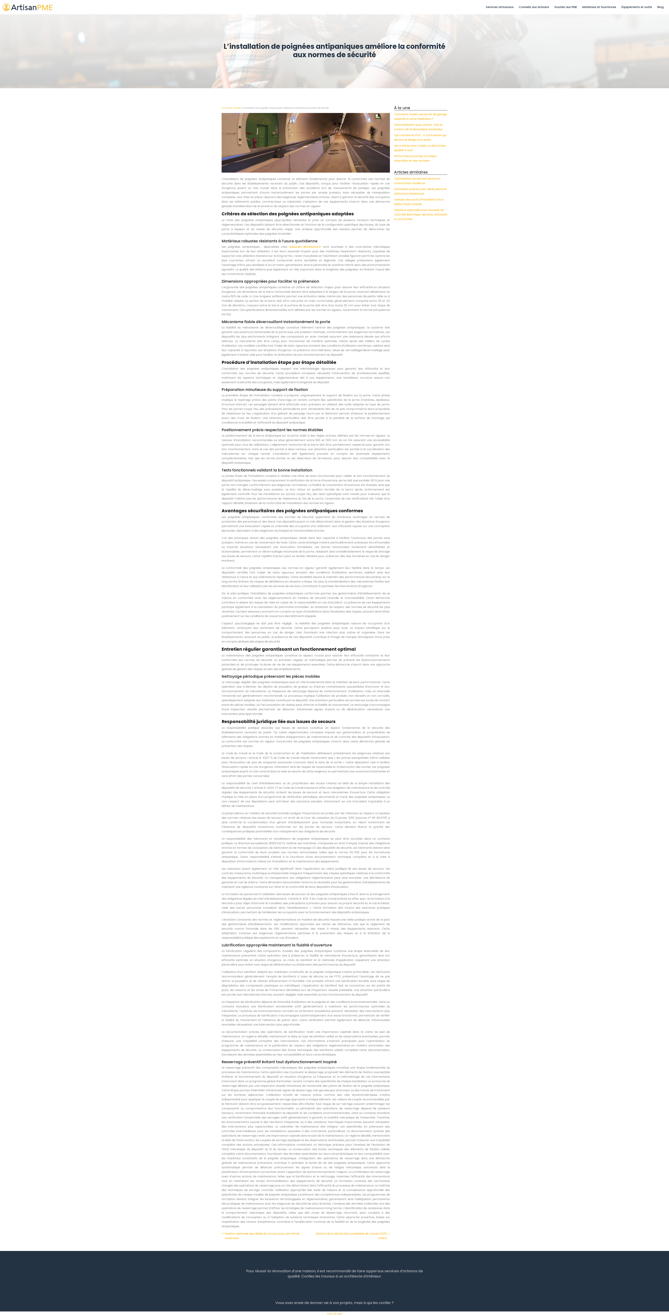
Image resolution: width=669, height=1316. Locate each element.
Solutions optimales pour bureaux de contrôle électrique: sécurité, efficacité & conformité (420, 214)
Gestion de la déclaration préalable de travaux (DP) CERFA (351, 1236)
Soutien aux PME (565, 7)
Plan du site (334, 1314)
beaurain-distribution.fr (305, 247)
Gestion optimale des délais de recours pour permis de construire (262, 1236)
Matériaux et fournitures (599, 7)
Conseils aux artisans (534, 7)
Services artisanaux (500, 7)
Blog (660, 7)
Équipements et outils (636, 7)
